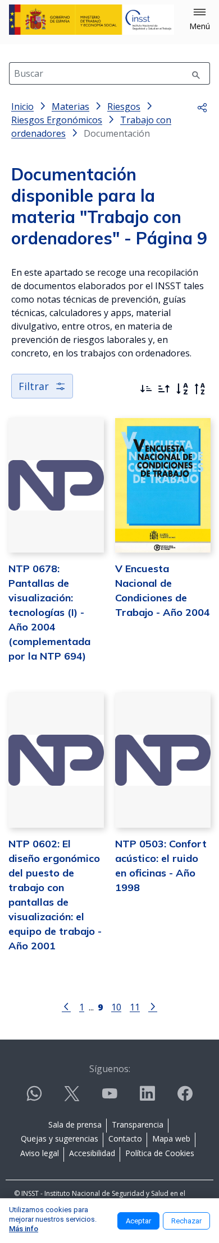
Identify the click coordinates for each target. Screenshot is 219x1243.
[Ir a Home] (91, 19)
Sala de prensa (75, 1124)
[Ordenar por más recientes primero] (146, 389)
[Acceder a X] (72, 1098)
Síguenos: (109, 1069)
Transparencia (137, 1124)
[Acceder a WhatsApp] (34, 1098)
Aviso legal (39, 1153)
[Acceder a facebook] (185, 1098)
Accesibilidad (92, 1153)
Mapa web (171, 1138)
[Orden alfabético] (182, 389)
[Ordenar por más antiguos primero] (164, 389)
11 (135, 1007)
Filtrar (34, 386)
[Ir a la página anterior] (66, 1006)
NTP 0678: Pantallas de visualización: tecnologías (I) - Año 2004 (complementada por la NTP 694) (49, 612)
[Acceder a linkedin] (147, 1098)
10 (116, 1007)
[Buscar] (195, 73)
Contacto (125, 1138)
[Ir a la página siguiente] (153, 1006)
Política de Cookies (159, 1153)
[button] (199, 19)
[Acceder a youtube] (109, 1098)
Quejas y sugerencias (59, 1138)
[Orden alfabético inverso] (200, 389)
